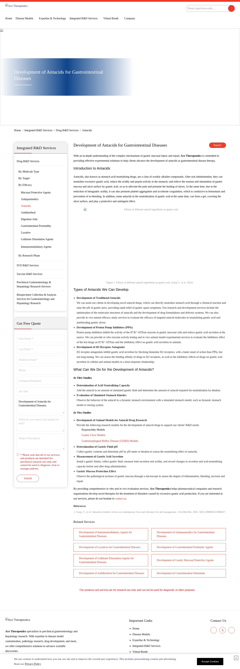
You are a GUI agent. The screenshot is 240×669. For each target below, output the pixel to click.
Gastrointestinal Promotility (36, 225)
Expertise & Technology (52, 18)
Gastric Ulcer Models (93, 435)
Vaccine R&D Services (29, 273)
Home (8, 18)
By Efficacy (25, 184)
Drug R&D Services (67, 130)
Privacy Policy (33, 663)
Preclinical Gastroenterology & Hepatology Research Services (34, 284)
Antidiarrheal (28, 212)
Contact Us (218, 620)
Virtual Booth (110, 18)
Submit (28, 478)
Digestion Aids (29, 219)
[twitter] (222, 630)
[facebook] (213, 630)
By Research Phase (29, 255)
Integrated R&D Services (84, 18)
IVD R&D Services (28, 265)
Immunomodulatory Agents (36, 246)
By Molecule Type (28, 171)
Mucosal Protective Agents (36, 192)
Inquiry (217, 145)
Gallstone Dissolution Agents (37, 239)
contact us (120, 498)
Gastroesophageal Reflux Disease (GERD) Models (110, 440)
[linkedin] (231, 630)
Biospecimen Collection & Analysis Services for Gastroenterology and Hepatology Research (36, 299)
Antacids (26, 205)
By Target (24, 178)
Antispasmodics (29, 199)
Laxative (26, 232)
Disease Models (24, 18)
